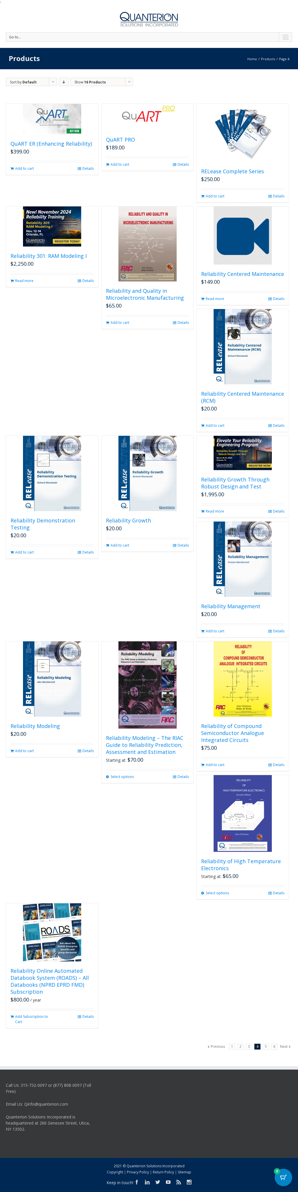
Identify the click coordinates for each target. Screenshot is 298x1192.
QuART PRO (120, 139)
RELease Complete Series (232, 171)
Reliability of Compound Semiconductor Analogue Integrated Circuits (232, 732)
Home (252, 59)
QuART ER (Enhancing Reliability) (51, 143)
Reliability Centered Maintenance (242, 273)
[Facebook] (136, 1182)
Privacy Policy (138, 1172)
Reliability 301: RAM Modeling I (48, 255)
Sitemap (184, 1172)
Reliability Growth (128, 520)
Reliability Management (230, 606)
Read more (24, 280)
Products (268, 59)
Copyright (115, 1172)
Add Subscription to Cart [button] (31, 1019)
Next (284, 1046)
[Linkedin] (147, 1182)
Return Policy (163, 1172)
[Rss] (178, 1182)
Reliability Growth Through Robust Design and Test (235, 483)
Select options (122, 776)
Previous (218, 1046)
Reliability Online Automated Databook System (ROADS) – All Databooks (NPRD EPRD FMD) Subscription (49, 981)
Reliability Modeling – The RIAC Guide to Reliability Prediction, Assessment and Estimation (144, 744)
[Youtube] (168, 1182)
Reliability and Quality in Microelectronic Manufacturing (145, 294)
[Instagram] (189, 1182)
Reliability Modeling (35, 725)
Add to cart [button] (24, 168)
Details (88, 168)
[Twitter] (157, 1182)
